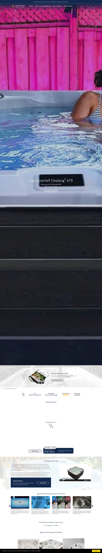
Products (31, 6)
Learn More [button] (38, 550)
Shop (54, 6)
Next (96, 184)
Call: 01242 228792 (68, 6)
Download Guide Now (57, 380)
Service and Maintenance (45, 6)
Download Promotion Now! (51, 191)
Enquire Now (43, 483)
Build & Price (35, 451)
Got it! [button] (96, 550)
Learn (36, 6)
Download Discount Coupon (62, 1)
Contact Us (59, 6)
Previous (6, 184)
